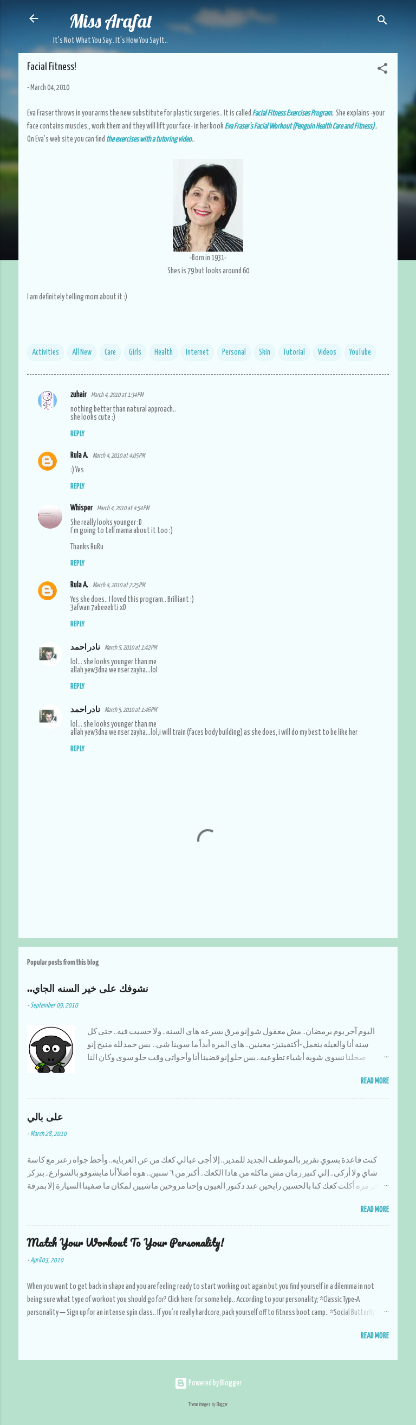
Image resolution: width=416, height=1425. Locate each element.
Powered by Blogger (214, 1383)
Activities (45, 352)
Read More (375, 1081)
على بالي (45, 1116)
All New (82, 352)
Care (110, 352)
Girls (135, 352)
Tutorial (294, 352)
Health (163, 352)
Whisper (81, 508)
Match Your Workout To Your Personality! (125, 1242)
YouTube (360, 352)
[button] (382, 70)
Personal (234, 352)
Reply (77, 434)
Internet (197, 352)
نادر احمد (85, 647)
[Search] (382, 21)
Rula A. (79, 455)
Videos (327, 352)
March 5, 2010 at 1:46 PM (131, 710)
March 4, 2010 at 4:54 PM (123, 508)
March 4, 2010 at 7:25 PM (119, 585)
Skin (264, 352)
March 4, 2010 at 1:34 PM (117, 395)
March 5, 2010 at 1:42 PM (131, 647)
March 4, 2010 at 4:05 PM (119, 455)
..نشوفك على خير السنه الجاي (87, 987)
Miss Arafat (110, 21)
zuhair (78, 395)
